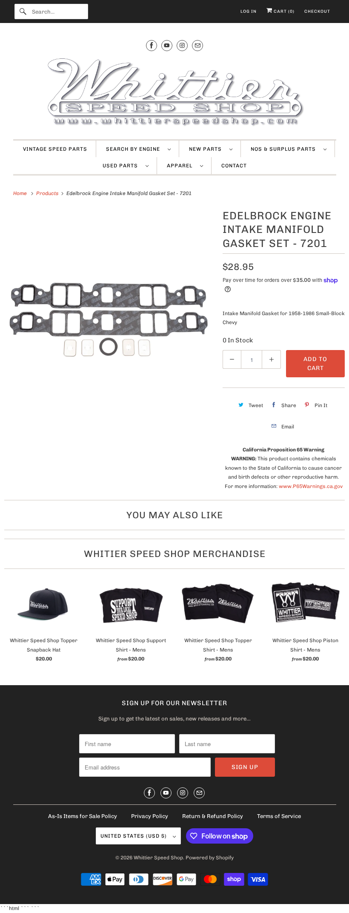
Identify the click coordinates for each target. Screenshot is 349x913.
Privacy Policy (149, 816)
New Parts (207, 149)
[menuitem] (138, 149)
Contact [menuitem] (234, 166)
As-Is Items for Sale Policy (82, 816)
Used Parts (122, 166)
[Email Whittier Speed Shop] (197, 45)
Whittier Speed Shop (158, 858)
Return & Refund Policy (212, 816)
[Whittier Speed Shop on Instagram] (182, 45)
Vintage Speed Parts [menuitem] (55, 149)
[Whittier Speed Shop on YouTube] (166, 45)
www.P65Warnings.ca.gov (311, 486)
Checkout (317, 11)
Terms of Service (279, 816)
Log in (248, 11)
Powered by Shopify (210, 858)
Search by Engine (134, 149)
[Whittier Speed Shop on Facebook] (151, 45)
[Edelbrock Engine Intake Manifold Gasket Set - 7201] (109, 311)
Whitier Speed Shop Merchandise (175, 554)
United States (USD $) (134, 836)
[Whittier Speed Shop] (174, 93)
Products (48, 193)
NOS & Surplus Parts (285, 149)
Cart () (283, 11)
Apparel (181, 166)
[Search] (22, 11)
